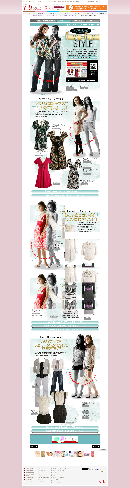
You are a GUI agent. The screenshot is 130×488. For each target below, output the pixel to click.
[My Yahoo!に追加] (93, 469)
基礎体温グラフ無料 (30, 472)
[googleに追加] (98, 469)
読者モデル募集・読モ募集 (58, 470)
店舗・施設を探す (30, 477)
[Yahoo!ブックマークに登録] (95, 469)
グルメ (40, 475)
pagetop (103, 450)
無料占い (28, 475)
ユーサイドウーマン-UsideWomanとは (59, 9)
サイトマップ (99, 1)
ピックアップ (42, 479)
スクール (101, 12)
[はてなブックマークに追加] (97, 469)
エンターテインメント (31, 481)
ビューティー (53, 12)
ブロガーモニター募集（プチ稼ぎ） (60, 468)
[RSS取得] (91, 469)
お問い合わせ (91, 1)
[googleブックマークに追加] (100, 469)
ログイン (105, 1)
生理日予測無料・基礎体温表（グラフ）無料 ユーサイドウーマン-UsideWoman (48, 15)
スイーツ (77, 12)
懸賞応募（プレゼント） (58, 472)
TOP (29, 12)
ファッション (41, 12)
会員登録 (59, 7)
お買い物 (41, 481)
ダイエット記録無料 (30, 474)
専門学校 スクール (30, 479)
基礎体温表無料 (29, 470)
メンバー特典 (55, 474)
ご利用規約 (55, 475)
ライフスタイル (65, 12)
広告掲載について (56, 482)
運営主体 (55, 479)
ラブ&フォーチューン (89, 12)
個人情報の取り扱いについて (59, 477)
